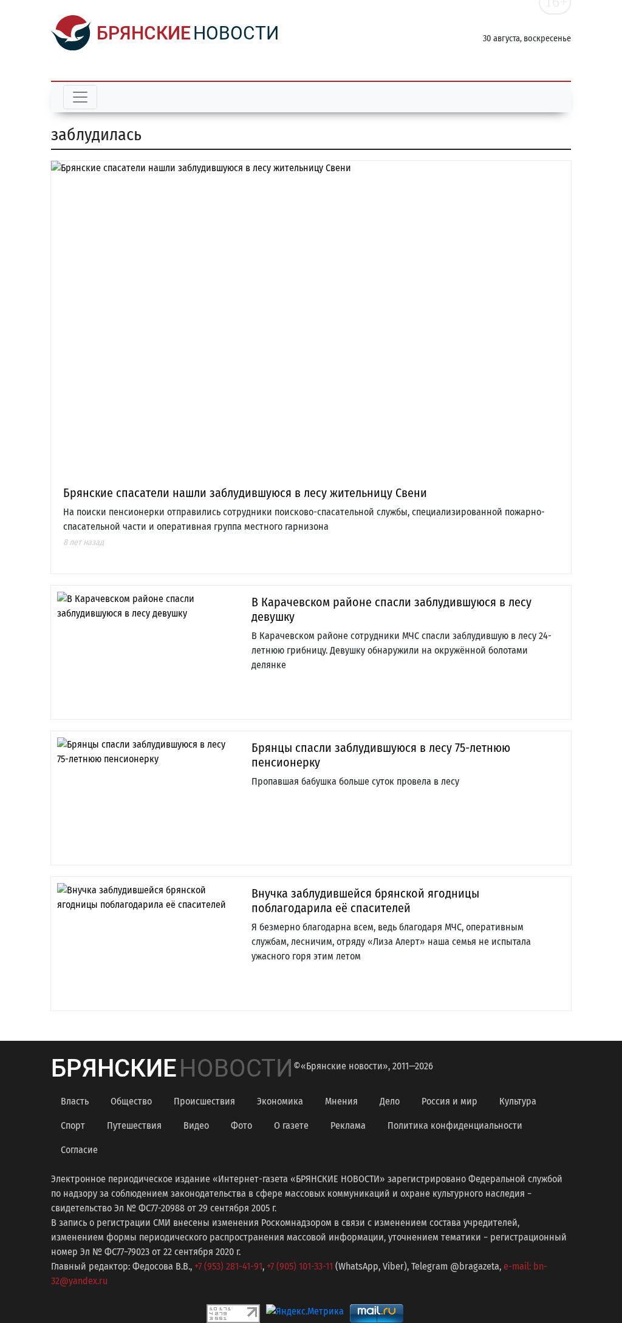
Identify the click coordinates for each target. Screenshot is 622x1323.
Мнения (341, 1101)
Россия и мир (449, 1101)
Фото (241, 1125)
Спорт (73, 1125)
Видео (196, 1125)
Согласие (79, 1150)
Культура (517, 1101)
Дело (390, 1101)
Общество (131, 1101)
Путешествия (134, 1125)
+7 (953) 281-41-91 (228, 1266)
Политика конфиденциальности (455, 1125)
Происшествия (204, 1101)
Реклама (348, 1125)
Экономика (280, 1101)
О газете (291, 1125)
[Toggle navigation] (80, 97)
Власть (75, 1101)
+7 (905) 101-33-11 (300, 1266)
